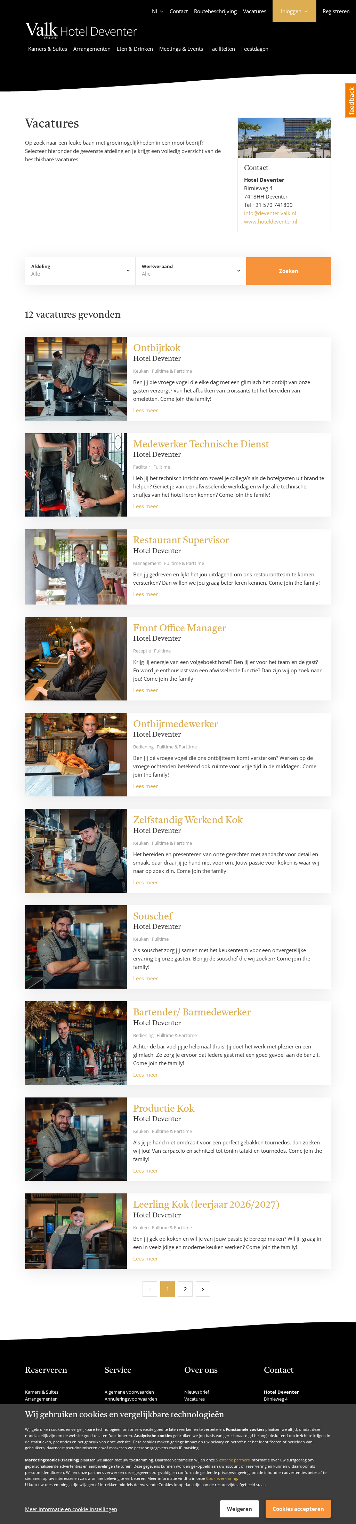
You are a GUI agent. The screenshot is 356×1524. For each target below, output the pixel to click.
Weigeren (239, 1508)
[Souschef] (76, 947)
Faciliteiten (222, 48)
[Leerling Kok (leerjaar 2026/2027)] (76, 1230)
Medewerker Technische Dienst (201, 445)
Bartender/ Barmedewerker (192, 1013)
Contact (179, 11)
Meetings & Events (181, 48)
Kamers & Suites (47, 48)
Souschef (152, 917)
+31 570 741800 (272, 204)
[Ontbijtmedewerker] (76, 754)
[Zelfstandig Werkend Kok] (76, 850)
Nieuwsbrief (196, 1392)
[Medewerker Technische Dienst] (76, 475)
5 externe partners (233, 1459)
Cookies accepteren (298, 1508)
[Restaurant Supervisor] (76, 566)
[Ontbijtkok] (76, 378)
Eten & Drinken (135, 48)
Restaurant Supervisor (181, 541)
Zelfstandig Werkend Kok (188, 821)
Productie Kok (163, 1109)
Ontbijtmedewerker (175, 725)
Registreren (336, 11)
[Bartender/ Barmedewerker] (76, 1043)
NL (155, 11)
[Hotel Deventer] (81, 40)
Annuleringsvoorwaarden (131, 1399)
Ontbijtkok (156, 349)
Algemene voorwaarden (129, 1392)
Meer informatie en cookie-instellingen (71, 1509)
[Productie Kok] (76, 1139)
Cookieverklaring (221, 1478)
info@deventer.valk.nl (270, 213)
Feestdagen (254, 48)
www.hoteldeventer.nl (270, 221)
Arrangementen (92, 48)
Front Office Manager (179, 629)
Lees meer (145, 410)
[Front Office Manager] (76, 658)
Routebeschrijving (215, 11)
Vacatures (254, 11)
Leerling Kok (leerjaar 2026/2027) (206, 1205)
